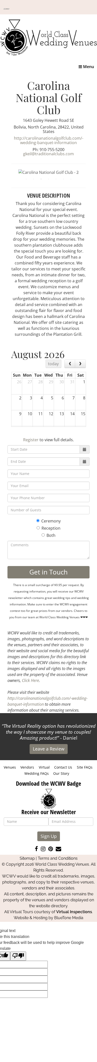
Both (51, 535)
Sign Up (49, 836)
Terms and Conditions (58, 858)
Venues (10, 767)
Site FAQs (85, 767)
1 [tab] (26, 179)
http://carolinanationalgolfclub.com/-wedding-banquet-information (48, 140)
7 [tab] (70, 179)
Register (31, 439)
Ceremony (51, 521)
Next (89, 172)
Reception (51, 528)
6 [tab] (63, 179)
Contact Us (63, 767)
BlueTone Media (68, 917)
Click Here (30, 680)
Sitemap (27, 858)
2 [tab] (33, 179)
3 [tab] (41, 179)
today (53, 363)
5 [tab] (55, 179)
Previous (7, 172)
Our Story (61, 773)
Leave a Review (48, 749)
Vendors (27, 767)
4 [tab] (48, 179)
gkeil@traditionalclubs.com (48, 153)
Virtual (44, 767)
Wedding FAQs (36, 773)
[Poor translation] (18, 956)
